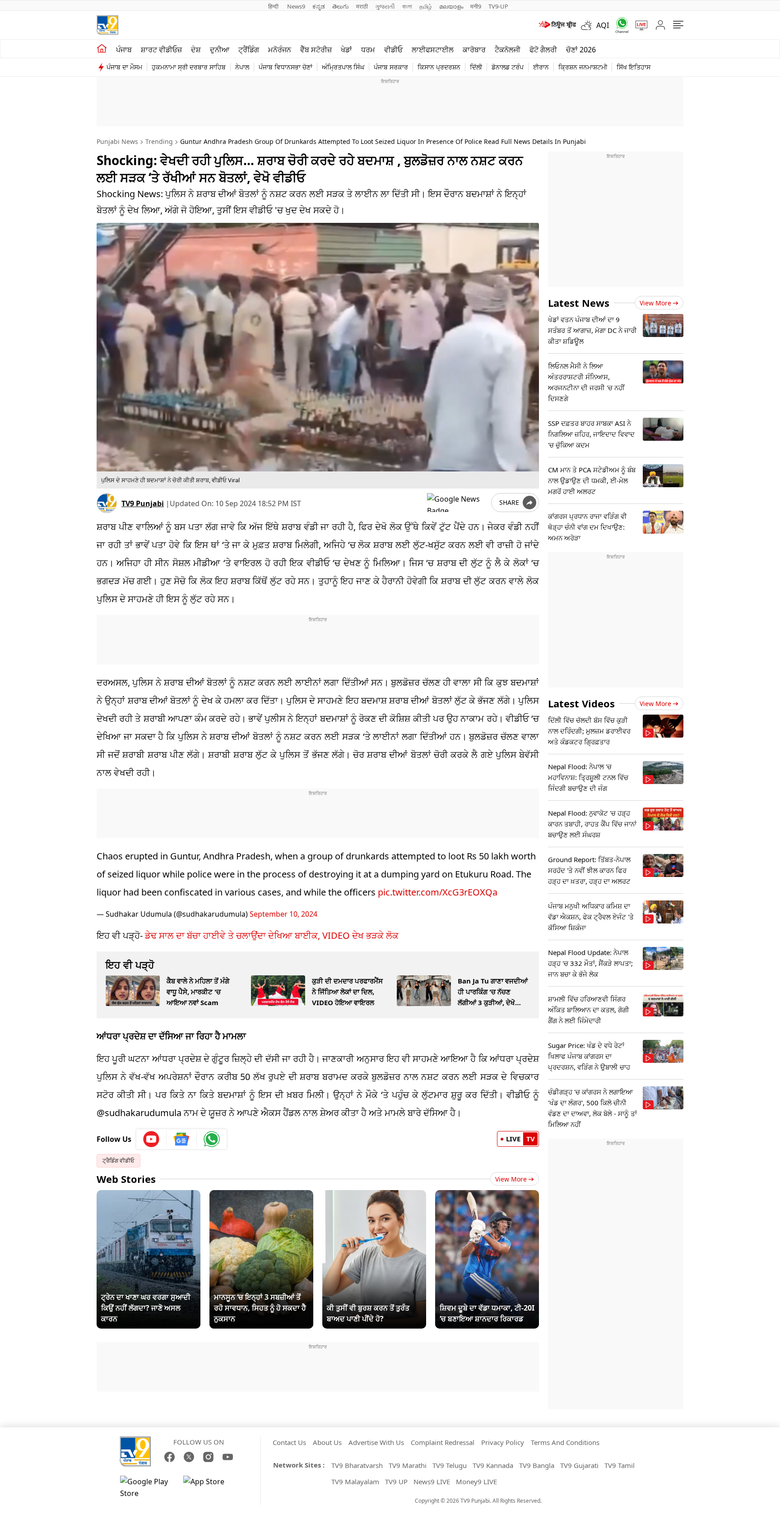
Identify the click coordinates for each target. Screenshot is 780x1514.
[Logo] (107, 25)
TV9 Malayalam (355, 1481)
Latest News (578, 302)
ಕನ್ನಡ (318, 6)
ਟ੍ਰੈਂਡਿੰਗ (248, 50)
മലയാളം (451, 6)
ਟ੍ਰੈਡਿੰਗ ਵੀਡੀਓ (118, 1160)
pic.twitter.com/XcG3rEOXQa (437, 892)
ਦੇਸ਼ (196, 50)
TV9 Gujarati (579, 1465)
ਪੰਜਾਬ (124, 50)
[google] (457, 502)
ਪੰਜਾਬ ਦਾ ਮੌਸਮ (124, 67)
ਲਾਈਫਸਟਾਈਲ (433, 50)
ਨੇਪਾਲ (242, 67)
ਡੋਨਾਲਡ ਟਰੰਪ (508, 67)
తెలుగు (340, 6)
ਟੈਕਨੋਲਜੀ (507, 50)
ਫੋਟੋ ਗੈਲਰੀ (543, 50)
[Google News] (182, 1139)
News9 (296, 6)
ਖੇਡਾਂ (346, 50)
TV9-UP (498, 6)
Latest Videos (581, 703)
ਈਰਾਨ (541, 67)
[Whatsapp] (619, 25)
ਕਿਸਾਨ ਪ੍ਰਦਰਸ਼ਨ (439, 67)
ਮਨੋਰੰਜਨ (279, 50)
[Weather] (588, 25)
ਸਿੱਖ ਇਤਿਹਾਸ (633, 67)
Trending (159, 141)
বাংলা (407, 6)
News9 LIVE (431, 1481)
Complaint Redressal (442, 1442)
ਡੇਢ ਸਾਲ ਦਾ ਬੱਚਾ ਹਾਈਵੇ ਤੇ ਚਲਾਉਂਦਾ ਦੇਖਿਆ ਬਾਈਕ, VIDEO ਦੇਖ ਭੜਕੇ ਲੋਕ (272, 935)
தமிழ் (425, 6)
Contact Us (289, 1442)
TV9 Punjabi (142, 503)
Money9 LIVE (476, 1481)
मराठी (362, 6)
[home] (102, 48)
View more (655, 303)
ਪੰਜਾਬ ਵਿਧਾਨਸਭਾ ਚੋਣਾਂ (285, 67)
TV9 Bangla (536, 1465)
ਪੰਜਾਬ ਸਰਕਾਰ (391, 67)
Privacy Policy (502, 1442)
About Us (327, 1442)
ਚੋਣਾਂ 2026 (581, 50)
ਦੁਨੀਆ (219, 50)
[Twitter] (189, 1457)
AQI (602, 25)
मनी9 (475, 6)
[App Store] (210, 1487)
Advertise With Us (376, 1442)
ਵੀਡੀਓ (393, 50)
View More (511, 1179)
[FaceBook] (169, 1457)
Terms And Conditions (565, 1442)
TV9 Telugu (449, 1465)
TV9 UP (396, 1481)
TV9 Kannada (493, 1465)
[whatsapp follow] (212, 1139)
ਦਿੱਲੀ (476, 67)
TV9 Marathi (408, 1465)
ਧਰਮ (368, 50)
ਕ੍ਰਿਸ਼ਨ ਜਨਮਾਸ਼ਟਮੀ (582, 67)
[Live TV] (638, 25)
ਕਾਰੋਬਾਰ (474, 50)
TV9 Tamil (619, 1465)
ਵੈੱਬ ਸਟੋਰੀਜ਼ (316, 50)
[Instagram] (208, 1457)
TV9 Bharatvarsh (357, 1465)
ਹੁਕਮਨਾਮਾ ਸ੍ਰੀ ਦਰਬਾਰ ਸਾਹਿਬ (189, 67)
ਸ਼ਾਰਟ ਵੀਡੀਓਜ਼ (161, 50)
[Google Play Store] (147, 1487)
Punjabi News (117, 141)
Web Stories (126, 1179)
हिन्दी (274, 6)
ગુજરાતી (385, 6)
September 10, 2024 (283, 914)
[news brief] (556, 25)
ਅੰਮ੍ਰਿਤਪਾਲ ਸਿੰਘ (343, 67)
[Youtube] (151, 1139)
